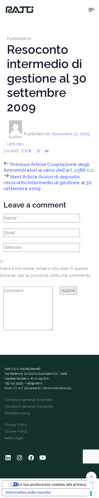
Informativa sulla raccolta (28, 492)
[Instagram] (19, 457)
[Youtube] (42, 457)
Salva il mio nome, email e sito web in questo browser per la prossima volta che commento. (45, 272)
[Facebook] (31, 457)
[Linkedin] (8, 457)
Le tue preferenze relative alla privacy (52, 484)
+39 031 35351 (14, 383)
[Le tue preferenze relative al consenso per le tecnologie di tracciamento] (91, 493)
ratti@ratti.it (34, 383)
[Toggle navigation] (79, 9)
